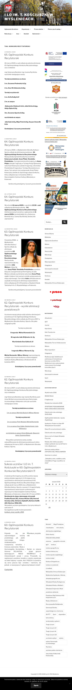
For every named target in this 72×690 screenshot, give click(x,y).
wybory (61, 638)
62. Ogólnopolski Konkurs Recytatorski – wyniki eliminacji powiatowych (21, 306)
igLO (46, 321)
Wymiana (49, 647)
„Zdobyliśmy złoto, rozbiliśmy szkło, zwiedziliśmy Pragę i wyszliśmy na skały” (55, 461)
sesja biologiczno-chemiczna (54, 611)
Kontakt (26, 34)
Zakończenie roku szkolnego (53, 432)
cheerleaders (50, 527)
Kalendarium (48, 247)
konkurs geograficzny (52, 548)
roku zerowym (62, 97)
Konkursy (47, 276)
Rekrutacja (48, 255)
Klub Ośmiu (48, 328)
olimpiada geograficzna (53, 578)
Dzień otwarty (50, 534)
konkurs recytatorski (52, 565)
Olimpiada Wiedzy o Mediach (54, 585)
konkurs (53, 544)
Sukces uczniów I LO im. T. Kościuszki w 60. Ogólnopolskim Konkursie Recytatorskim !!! (22, 467)
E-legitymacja (49, 399)
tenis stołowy (50, 618)
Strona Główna (49, 233)
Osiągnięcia (48, 265)
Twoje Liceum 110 (51, 634)
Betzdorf (48, 524)
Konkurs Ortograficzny (52, 561)
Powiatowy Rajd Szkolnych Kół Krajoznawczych (55, 596)
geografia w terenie (59, 541)
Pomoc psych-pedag (54, 29)
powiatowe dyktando (52, 592)
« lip (49, 507)
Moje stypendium (50, 262)
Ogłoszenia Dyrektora (11, 29)
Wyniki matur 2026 (50, 392)
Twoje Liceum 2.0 (51, 628)
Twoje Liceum (50, 624)
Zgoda (36, 685)
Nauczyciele (48, 251)
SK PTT (48, 614)
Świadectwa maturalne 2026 (53, 403)
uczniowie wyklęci (51, 638)
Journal (47, 325)
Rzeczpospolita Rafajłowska (54, 604)
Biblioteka (48, 237)
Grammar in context (51, 455)
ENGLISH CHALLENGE (53, 538)
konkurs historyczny (52, 551)
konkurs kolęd (50, 558)
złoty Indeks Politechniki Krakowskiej (53, 654)
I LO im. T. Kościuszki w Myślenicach (28, 17)
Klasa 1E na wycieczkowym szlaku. (55, 429)
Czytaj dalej (8, 569)
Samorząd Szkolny (51, 607)
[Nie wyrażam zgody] (70, 684)
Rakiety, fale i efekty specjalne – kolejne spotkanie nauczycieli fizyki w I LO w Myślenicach (56, 444)
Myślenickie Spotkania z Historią (55, 575)
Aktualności (48, 318)
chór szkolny (60, 527)
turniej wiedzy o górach (53, 621)
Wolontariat (48, 272)
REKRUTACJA (49, 396)
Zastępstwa (48, 258)
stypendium (62, 614)
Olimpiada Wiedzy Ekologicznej (55, 582)
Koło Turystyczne (50, 332)
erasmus (48, 541)
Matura (47, 244)
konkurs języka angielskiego (54, 555)
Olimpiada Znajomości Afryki (54, 588)
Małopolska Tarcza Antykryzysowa (55, 342)
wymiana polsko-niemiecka (54, 650)
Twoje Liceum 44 (51, 631)
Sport (46, 378)
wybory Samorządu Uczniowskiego (51, 642)
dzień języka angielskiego (53, 531)
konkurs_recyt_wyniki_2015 (14, 512)
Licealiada (49, 568)
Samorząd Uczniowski (51, 269)
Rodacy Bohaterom (51, 601)
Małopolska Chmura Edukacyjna (54, 283)
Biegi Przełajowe (59, 524)
